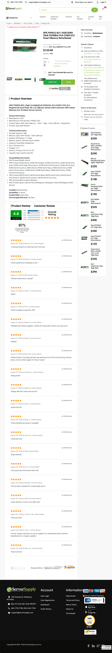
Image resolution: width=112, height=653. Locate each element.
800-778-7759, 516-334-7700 (23, 608)
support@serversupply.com (39, 2)
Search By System (54, 18)
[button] (106, 647)
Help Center (71, 596)
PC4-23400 (28, 23)
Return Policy (71, 605)
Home (9, 23)
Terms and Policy (73, 600)
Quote (68, 82)
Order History (46, 609)
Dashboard (45, 605)
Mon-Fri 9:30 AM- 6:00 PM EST (23, 604)
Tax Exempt (80, 18)
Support (43, 17)
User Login (45, 596)
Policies (69, 17)
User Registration (48, 600)
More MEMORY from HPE (61, 47)
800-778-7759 (16, 2)
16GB (37, 23)
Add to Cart (53, 82)
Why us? (100, 18)
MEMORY (17, 23)
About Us (69, 609)
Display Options (37, 568)
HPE (50, 47)
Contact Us (91, 18)
